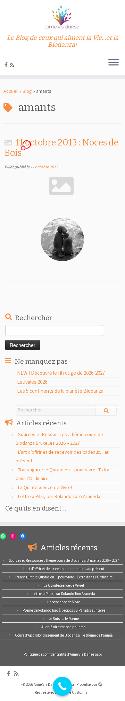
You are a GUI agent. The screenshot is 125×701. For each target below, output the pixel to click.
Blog (27, 91)
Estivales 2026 (32, 382)
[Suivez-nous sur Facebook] (7, 65)
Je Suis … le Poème (64, 618)
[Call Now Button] (62, 686)
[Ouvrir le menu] (113, 62)
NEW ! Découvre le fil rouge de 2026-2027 (61, 373)
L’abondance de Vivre (63, 602)
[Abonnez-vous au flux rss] (13, 65)
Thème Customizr (75, 692)
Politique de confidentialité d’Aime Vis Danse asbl (63, 654)
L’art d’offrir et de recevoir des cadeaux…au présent (64, 568)
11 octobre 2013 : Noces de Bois (61, 148)
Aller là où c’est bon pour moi (63, 626)
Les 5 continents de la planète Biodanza (60, 391)
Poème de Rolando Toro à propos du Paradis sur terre (64, 610)
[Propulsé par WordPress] (100, 683)
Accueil (10, 91)
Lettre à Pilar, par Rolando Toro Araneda (59, 496)
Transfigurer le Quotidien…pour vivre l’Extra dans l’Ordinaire (63, 577)
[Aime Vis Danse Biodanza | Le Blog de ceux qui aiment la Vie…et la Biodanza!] (62, 17)
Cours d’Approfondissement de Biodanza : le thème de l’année (63, 635)
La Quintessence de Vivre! (45, 487)
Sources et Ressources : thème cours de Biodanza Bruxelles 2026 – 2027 (64, 560)
